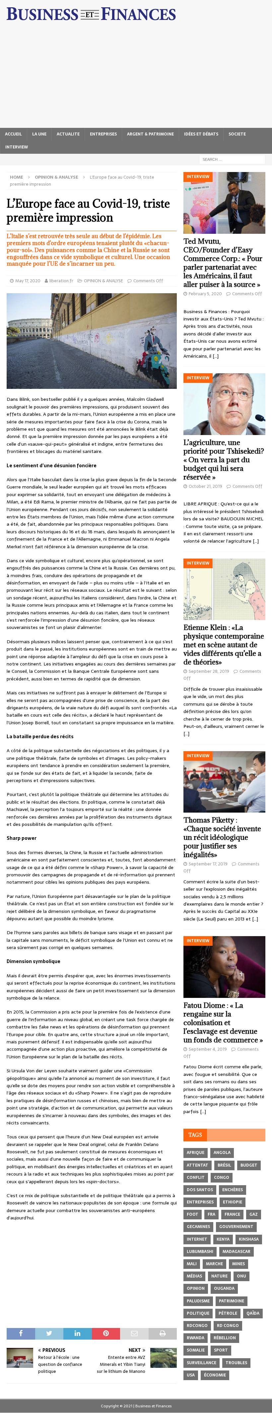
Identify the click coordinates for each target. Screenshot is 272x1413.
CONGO (221, 1177)
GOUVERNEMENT (236, 1226)
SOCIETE (237, 134)
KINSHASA (249, 1239)
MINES (238, 1264)
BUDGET (248, 1165)
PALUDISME (198, 1301)
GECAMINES (198, 1226)
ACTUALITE (68, 134)
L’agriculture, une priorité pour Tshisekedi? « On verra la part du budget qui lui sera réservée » (223, 460)
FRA (211, 1214)
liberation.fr (61, 280)
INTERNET (197, 1239)
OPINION (196, 1288)
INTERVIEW (16, 147)
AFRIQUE (195, 1152)
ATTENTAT (197, 1165)
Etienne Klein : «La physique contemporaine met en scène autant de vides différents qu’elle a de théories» (223, 644)
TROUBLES (236, 1363)
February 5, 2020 (205, 293)
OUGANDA (224, 1288)
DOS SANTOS (200, 1190)
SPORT (221, 1350)
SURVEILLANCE (201, 1363)
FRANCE (232, 1214)
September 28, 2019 (209, 671)
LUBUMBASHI (200, 1251)
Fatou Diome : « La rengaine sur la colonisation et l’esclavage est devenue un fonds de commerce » (223, 1022)
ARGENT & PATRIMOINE (150, 134)
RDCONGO (197, 1325)
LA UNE (39, 134)
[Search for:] (232, 159)
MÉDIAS (194, 1276)
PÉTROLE (228, 1313)
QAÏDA (252, 1313)
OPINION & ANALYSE (103, 280)
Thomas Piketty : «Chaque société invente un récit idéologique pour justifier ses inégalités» (222, 837)
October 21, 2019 (205, 486)
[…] (216, 356)
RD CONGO (228, 1325)
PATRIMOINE (231, 1301)
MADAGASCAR (236, 1251)
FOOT (192, 1214)
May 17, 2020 (27, 280)
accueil (13, 134)
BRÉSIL (224, 1165)
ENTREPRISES (103, 134)
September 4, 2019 (208, 1049)
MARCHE (214, 1264)
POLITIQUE (198, 1313)
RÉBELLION (225, 1338)
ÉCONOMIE (215, 1375)
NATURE (219, 1276)
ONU (241, 1276)
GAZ (253, 1214)
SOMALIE (196, 1350)
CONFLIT (196, 1177)
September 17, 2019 (208, 863)
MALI (192, 1264)
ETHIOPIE (232, 1202)
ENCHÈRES (232, 1190)
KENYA (223, 1239)
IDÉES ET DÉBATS (201, 134)
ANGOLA (222, 1152)
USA (191, 1375)
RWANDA (195, 1338)
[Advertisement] (136, 78)
